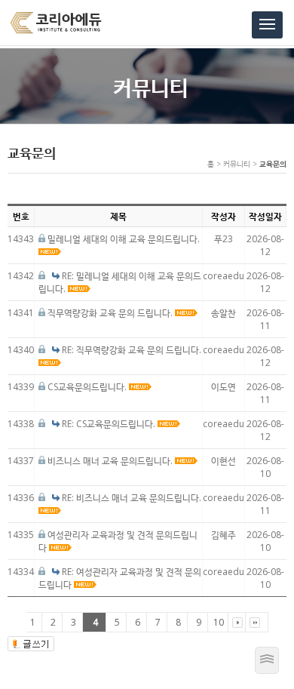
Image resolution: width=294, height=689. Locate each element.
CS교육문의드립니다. (88, 386)
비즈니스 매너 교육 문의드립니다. (111, 460)
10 (218, 622)
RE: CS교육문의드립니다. (110, 423)
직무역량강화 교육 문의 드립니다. (111, 312)
